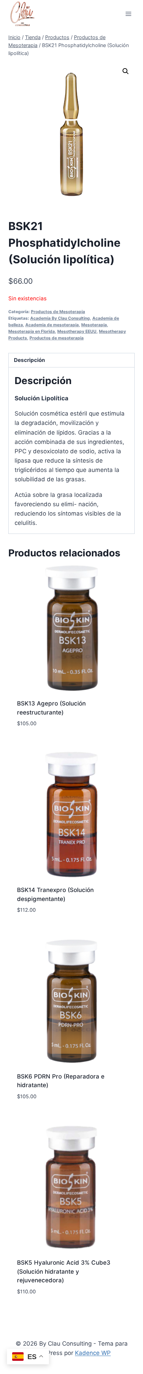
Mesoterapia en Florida (31, 331)
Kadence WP (93, 1352)
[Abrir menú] (128, 13)
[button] (125, 71)
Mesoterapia (94, 324)
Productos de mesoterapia (57, 337)
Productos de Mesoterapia (58, 311)
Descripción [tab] (29, 360)
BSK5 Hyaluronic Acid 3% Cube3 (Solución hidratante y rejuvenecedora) (63, 1271)
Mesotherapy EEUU (76, 331)
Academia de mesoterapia (52, 324)
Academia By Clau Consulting (60, 318)
